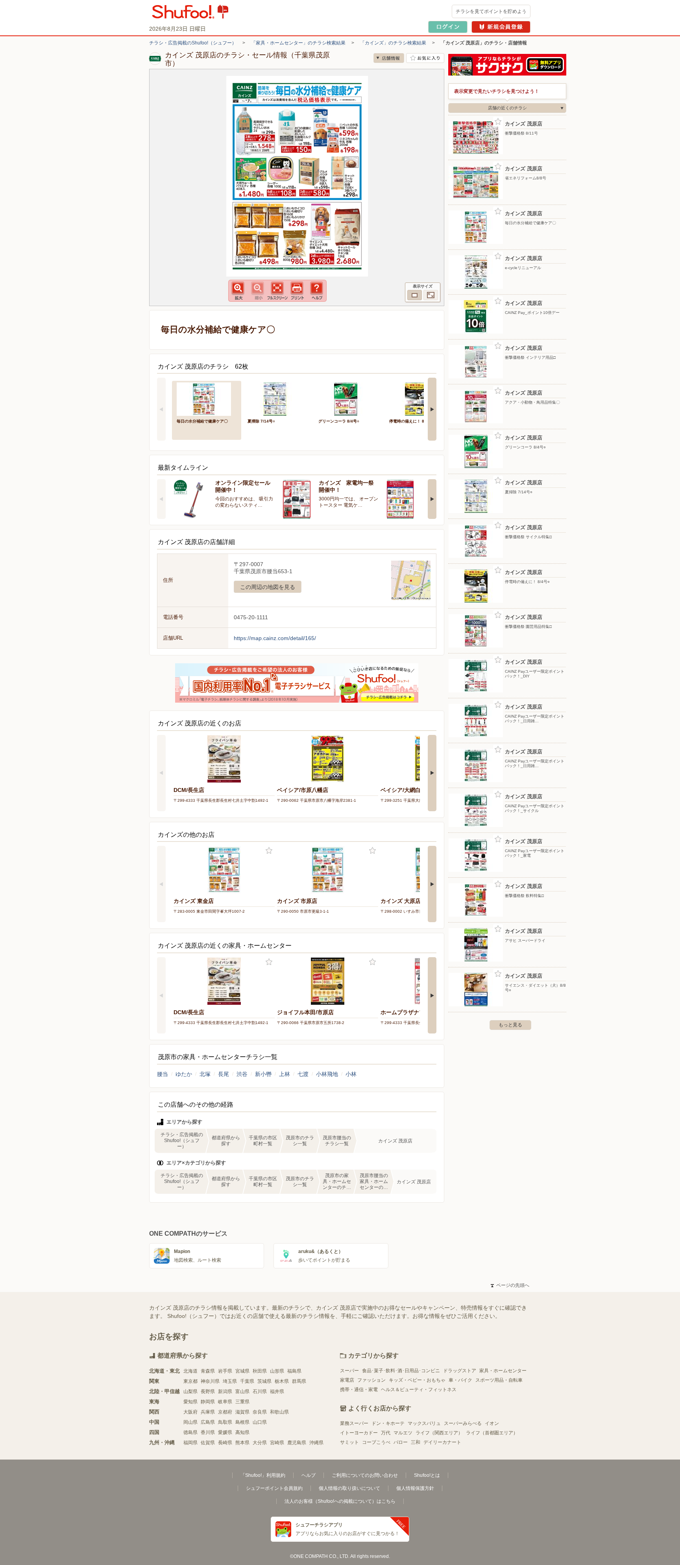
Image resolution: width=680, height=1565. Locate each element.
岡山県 (190, 1422)
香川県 (208, 1432)
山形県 (277, 1371)
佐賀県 (208, 1442)
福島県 (294, 1371)
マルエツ (403, 1433)
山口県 (260, 1422)
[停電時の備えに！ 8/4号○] (419, 398)
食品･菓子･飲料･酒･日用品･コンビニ (401, 1370)
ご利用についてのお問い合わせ (365, 1475)
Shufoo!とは (427, 1475)
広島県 (208, 1422)
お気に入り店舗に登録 (425, 58)
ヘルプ (308, 1475)
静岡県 (208, 1401)
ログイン (448, 27)
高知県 (242, 1432)
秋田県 (260, 1371)
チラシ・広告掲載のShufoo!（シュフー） (193, 43)
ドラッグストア (459, 1370)
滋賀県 (242, 1412)
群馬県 (299, 1381)
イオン (492, 1423)
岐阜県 (225, 1401)
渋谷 (242, 1074)
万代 (385, 1433)
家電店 (347, 1380)
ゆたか (184, 1074)
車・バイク (460, 1380)
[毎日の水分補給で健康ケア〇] (206, 398)
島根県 (242, 1422)
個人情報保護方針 (415, 1488)
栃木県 (282, 1381)
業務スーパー (354, 1423)
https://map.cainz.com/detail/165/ (275, 638)
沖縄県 (316, 1442)
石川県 (260, 1391)
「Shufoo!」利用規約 (262, 1475)
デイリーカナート (442, 1442)
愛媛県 (225, 1432)
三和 (415, 1442)
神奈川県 (210, 1381)
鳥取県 (225, 1422)
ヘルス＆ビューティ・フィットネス (418, 1389)
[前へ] (161, 409)
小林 (351, 1074)
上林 (284, 1074)
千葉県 (247, 1381)
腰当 (162, 1074)
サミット (349, 1442)
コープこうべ (376, 1442)
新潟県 (225, 1391)
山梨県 (190, 1391)
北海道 (190, 1371)
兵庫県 (208, 1412)
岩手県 (225, 1371)
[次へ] (432, 409)
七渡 (303, 1074)
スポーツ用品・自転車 (499, 1380)
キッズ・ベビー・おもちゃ (417, 1380)
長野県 (208, 1391)
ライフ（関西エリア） (439, 1433)
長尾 (223, 1074)
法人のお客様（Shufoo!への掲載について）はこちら (340, 1501)
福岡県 (190, 1442)
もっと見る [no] (510, 1025)
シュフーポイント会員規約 (274, 1488)
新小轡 (263, 1074)
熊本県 (242, 1442)
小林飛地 (327, 1074)
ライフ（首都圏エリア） (492, 1433)
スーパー (349, 1370)
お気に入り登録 (269, 851)
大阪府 (190, 1412)
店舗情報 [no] (388, 58)
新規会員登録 (500, 27)
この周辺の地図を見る (267, 587)
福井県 (277, 1391)
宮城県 (242, 1371)
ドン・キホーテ (388, 1423)
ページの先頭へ (510, 1285)
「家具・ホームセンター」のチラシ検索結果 (298, 43)
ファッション (371, 1380)
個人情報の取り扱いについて (349, 1488)
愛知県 (190, 1401)
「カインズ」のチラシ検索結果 (393, 43)
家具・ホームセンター (503, 1370)
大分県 (260, 1442)
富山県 (242, 1391)
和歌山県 (279, 1412)
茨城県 (264, 1381)
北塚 (205, 1074)
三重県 (242, 1401)
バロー (401, 1442)
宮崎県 (277, 1442)
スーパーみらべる (463, 1423)
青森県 (208, 1371)
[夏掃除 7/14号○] (277, 398)
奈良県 (260, 1412)
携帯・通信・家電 (359, 1389)
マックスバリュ (424, 1423)
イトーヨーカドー (359, 1433)
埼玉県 (230, 1381)
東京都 (190, 1381)
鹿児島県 (296, 1442)
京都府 (225, 1412)
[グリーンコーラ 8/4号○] (348, 398)
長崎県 (225, 1442)
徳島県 (190, 1432)
